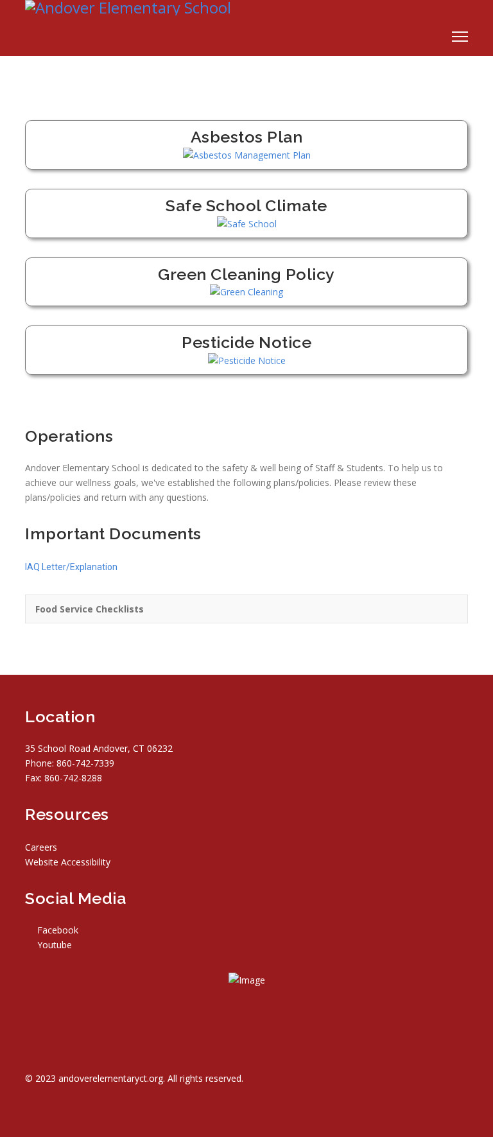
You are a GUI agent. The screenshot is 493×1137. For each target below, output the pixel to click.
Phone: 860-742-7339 (69, 763)
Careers (41, 847)
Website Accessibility (67, 862)
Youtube (53, 945)
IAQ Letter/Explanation (71, 567)
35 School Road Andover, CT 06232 (99, 748)
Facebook (56, 930)
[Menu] (460, 36)
